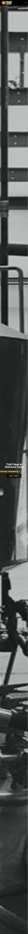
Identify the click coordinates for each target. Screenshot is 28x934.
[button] (26, 3)
